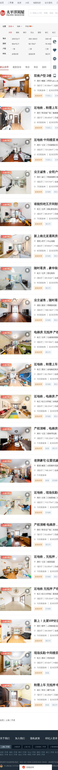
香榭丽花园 (52, 305)
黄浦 (39, 465)
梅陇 (43, 81)
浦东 (39, 305)
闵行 (39, 81)
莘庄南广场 (46, 113)
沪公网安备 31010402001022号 (16, 766)
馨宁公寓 (51, 690)
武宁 (43, 241)
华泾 (43, 690)
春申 (43, 626)
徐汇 (39, 690)
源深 (43, 305)
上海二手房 (10, 720)
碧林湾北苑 (52, 433)
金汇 (43, 177)
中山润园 (51, 241)
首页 (2, 720)
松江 (39, 209)
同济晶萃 (51, 658)
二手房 (10, 3)
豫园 (43, 465)
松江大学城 (46, 401)
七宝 (43, 145)
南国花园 (51, 562)
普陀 (39, 241)
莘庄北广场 (46, 529)
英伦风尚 (51, 273)
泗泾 (43, 369)
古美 (43, 497)
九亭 (43, 209)
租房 (19, 3)
